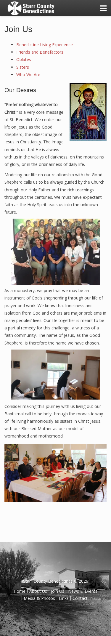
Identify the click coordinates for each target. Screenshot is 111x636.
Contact (80, 598)
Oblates (23, 59)
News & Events (82, 591)
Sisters (22, 67)
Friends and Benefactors (39, 52)
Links (64, 598)
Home (19, 591)
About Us (38, 591)
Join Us (18, 29)
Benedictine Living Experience (44, 44)
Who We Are (28, 74)
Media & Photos (39, 598)
